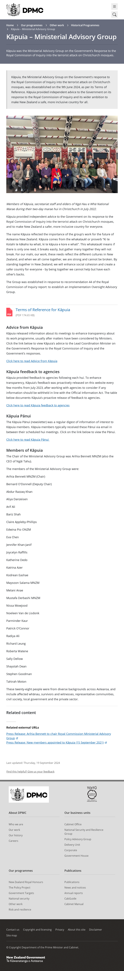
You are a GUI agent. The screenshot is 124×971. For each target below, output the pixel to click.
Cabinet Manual (73, 904)
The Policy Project (19, 887)
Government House (76, 855)
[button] (114, 14)
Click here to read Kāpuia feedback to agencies (38, 405)
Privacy (59, 929)
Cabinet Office (73, 824)
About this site (76, 929)
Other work (57, 25)
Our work (14, 830)
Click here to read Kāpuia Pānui (28, 440)
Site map (11, 935)
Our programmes (31, 25)
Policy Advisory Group (77, 839)
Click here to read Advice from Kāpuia (31, 361)
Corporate (70, 850)
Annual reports (73, 893)
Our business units (77, 813)
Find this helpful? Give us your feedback (30, 771)
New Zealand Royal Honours (26, 882)
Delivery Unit (72, 844)
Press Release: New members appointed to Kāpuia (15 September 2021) (55, 742)
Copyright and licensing (37, 929)
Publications (72, 871)
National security (19, 898)
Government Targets (21, 893)
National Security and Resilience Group (83, 831)
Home (10, 25)
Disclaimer (95, 929)
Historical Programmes (85, 25)
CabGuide (70, 898)
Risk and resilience (20, 909)
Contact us (12, 929)
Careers (13, 841)
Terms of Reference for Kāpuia (43, 309)
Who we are (16, 824)
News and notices (75, 887)
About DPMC (17, 813)
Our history (16, 835)
